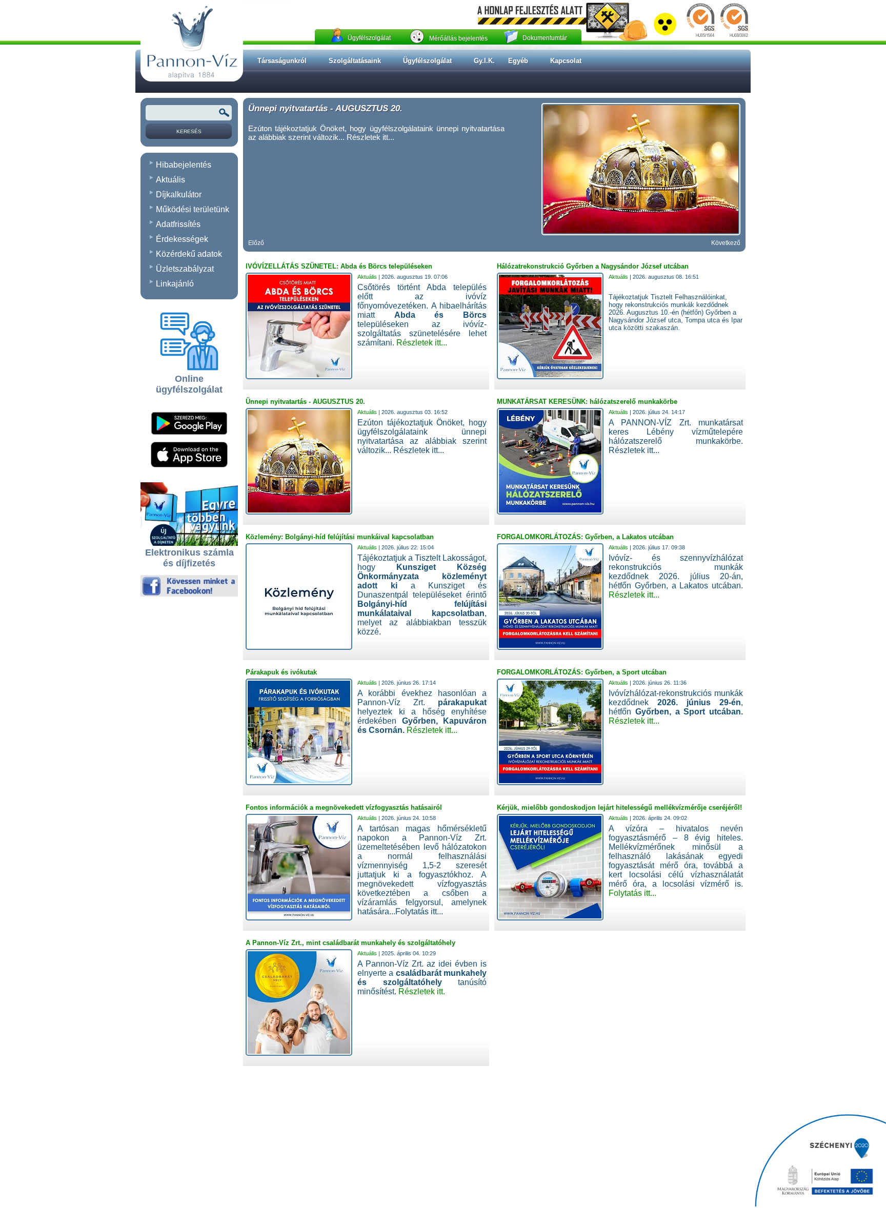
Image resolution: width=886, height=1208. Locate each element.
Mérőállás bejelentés (458, 38)
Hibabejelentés (183, 164)
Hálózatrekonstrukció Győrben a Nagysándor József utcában (593, 266)
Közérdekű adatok (189, 254)
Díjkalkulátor (179, 194)
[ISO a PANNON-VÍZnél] (717, 37)
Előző (256, 243)
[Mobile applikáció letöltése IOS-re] (189, 465)
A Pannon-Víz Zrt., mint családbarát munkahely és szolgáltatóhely (350, 943)
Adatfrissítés (178, 224)
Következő (725, 243)
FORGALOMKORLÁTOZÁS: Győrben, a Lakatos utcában (585, 537)
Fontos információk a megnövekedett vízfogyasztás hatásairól (344, 807)
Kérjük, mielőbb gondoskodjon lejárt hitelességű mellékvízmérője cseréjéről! (619, 807)
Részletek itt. (421, 991)
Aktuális (170, 179)
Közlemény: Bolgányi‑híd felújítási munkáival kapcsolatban (340, 537)
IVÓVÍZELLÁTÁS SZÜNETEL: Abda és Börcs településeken (339, 266)
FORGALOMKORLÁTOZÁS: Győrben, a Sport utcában (582, 672)
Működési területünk (192, 209)
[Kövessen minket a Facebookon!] (189, 594)
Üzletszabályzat (185, 268)
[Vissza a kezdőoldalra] (191, 79)
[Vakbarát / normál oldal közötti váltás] (665, 33)
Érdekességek (182, 239)
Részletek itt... (421, 342)
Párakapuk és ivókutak (281, 672)
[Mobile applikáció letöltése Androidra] (189, 438)
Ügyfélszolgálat (369, 38)
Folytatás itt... (632, 893)
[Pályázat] (820, 1161)
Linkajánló (175, 283)
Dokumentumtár (544, 38)
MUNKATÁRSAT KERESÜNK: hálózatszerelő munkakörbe (587, 401)
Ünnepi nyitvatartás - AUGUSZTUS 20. (325, 108)
